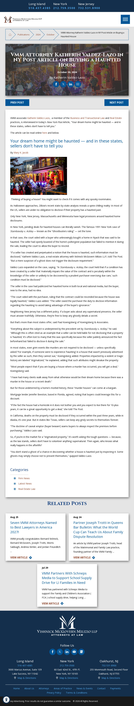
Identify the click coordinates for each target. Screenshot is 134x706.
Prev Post (17, 102)
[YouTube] (74, 652)
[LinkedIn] (67, 652)
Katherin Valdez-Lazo (38, 118)
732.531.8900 (89, 8)
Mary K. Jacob (21, 152)
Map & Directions (26, 677)
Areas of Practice (63, 688)
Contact (101, 688)
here (44, 132)
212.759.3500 (64, 8)
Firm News (24, 478)
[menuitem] (16, 688)
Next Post (117, 102)
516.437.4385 (40, 8)
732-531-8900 (109, 665)
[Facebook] (52, 652)
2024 (38, 34)
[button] (6, 700)
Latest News (25, 483)
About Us (29, 688)
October (51, 34)
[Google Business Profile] (81, 652)
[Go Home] (10, 34)
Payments (115, 688)
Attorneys (44, 688)
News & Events (84, 688)
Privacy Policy (54, 692)
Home (16, 688)
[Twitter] (60, 652)
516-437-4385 (25, 665)
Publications (24, 34)
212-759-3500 (67, 665)
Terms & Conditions (76, 692)
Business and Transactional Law (87, 118)
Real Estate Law (26, 488)
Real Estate (116, 118)
